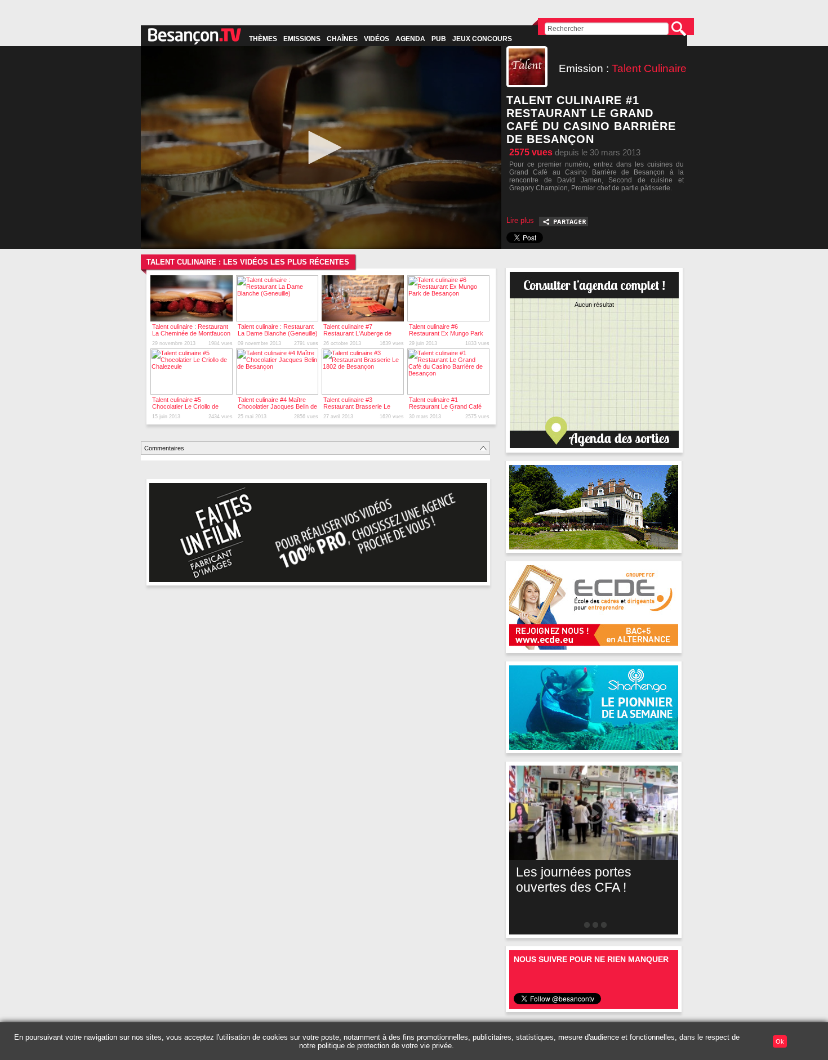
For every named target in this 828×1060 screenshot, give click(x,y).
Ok (780, 1041)
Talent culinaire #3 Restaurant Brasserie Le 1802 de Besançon (356, 406)
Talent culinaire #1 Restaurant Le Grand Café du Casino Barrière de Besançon (445, 409)
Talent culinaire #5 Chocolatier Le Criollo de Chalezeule (185, 406)
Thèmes (263, 39)
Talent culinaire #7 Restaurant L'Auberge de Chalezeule (357, 333)
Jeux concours (482, 39)
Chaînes (342, 39)
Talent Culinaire (649, 68)
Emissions (301, 39)
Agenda (410, 39)
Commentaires (164, 448)
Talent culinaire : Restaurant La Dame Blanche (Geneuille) (278, 330)
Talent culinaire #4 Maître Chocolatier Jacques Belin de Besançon (277, 406)
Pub (438, 39)
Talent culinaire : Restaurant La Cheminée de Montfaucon (191, 330)
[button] (321, 147)
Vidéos (376, 39)
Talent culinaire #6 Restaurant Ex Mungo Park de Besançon (446, 333)
